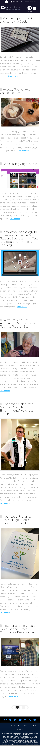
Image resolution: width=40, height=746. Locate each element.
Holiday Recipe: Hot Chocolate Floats (15, 91)
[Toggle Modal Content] (6, 1)
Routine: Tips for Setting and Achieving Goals (17, 19)
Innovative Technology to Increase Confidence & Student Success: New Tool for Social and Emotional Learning (19, 238)
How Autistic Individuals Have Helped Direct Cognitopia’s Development (18, 629)
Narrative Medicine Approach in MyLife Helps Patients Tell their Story (17, 323)
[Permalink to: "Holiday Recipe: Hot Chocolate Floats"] (20, 112)
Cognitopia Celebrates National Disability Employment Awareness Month (16, 409)
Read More (13, 76)
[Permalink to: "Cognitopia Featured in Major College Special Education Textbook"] (20, 553)
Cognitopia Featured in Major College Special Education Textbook (17, 520)
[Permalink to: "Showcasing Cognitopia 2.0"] (20, 178)
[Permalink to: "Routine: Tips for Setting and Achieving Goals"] (20, 39)
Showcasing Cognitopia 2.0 (21, 163)
